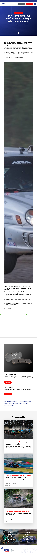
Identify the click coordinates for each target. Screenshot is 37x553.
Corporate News (8, 441)
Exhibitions (26, 441)
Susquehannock (7, 405)
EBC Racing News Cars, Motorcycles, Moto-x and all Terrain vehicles (17, 511)
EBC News (13, 441)
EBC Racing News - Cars (20, 441)
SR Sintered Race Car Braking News (24, 475)
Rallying (6, 403)
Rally (30, 401)
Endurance (14, 401)
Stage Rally (21, 403)
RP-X (10, 403)
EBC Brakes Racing (8, 401)
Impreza (19, 401)
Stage (17, 403)
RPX (13, 403)
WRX (12, 405)
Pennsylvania (25, 401)
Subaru (26, 403)
